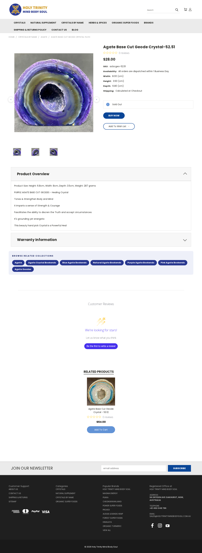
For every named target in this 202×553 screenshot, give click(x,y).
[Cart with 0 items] (185, 9)
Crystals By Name (72, 22)
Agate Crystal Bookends (42, 262)
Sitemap (12, 501)
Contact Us (59, 29)
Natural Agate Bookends (107, 262)
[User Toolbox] (190, 9)
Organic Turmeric (112, 526)
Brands (148, 22)
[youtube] (167, 526)
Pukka (105, 497)
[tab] (101, 174)
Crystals (19, 22)
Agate (18, 262)
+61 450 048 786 (158, 508)
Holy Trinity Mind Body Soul (116, 489)
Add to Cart (101, 429)
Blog (75, 29)
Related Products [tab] (99, 372)
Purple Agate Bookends (141, 262)
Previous (194, 543)
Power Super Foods (112, 505)
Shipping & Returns (18, 497)
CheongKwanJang (112, 501)
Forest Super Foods (113, 518)
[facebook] (152, 526)
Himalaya (107, 522)
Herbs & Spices (98, 22)
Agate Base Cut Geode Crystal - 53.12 (101, 410)
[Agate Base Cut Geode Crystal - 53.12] (101, 391)
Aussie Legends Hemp (113, 513)
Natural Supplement (43, 22)
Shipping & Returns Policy (30, 29)
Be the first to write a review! (101, 346)
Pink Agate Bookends (173, 262)
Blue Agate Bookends (74, 262)
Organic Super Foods (125, 22)
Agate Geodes (23, 269)
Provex (106, 509)
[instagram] (160, 526)
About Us (13, 489)
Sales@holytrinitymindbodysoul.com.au (170, 516)
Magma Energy (110, 493)
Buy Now (113, 115)
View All (107, 530)
